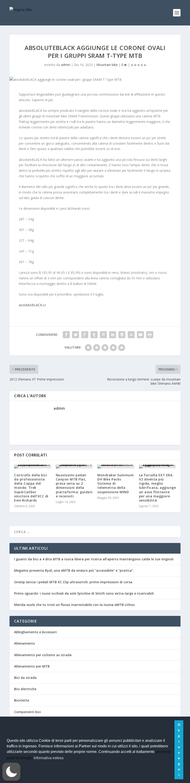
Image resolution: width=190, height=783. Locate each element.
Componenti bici (27, 712)
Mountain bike (107, 64)
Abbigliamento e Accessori (35, 632)
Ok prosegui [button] (179, 750)
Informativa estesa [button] (48, 758)
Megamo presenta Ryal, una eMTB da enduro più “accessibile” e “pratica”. (74, 570)
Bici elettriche (25, 689)
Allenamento (24, 643)
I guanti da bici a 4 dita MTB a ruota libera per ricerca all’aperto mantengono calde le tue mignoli (94, 559)
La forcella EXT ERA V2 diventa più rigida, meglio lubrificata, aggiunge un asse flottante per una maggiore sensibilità (157, 487)
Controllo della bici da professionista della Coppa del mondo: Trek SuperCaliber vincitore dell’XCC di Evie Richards (31, 487)
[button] (11, 772)
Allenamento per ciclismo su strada (43, 655)
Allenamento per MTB (32, 666)
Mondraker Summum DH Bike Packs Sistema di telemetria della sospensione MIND (115, 483)
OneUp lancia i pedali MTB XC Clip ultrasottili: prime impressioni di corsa (73, 582)
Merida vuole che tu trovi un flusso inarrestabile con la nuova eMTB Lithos (74, 604)
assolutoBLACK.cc (32, 305)
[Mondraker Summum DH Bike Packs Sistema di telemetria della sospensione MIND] (115, 466)
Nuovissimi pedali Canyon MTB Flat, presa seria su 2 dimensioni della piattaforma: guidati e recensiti (74, 485)
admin (65, 64)
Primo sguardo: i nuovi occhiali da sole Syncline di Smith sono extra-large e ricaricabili (84, 593)
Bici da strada (25, 677)
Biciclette (21, 700)
